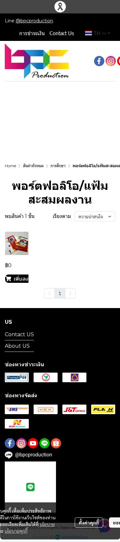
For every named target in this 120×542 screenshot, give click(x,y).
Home (10, 165)
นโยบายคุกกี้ (16, 531)
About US (17, 346)
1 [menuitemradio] (60, 293)
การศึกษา (58, 165)
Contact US (19, 334)
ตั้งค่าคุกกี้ (89, 522)
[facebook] (99, 61)
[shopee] (56, 443)
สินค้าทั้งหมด (33, 165)
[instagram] (111, 61)
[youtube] (33, 443)
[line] (44, 443)
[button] (97, 33)
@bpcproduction (34, 21)
